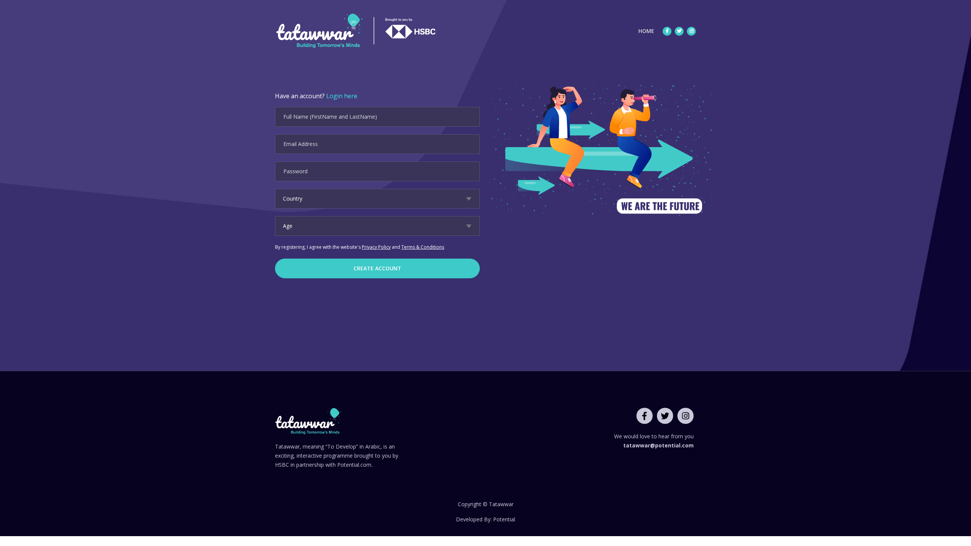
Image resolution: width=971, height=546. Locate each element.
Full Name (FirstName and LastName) (330, 116)
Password (295, 171)
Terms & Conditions (422, 247)
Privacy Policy (376, 247)
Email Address (300, 143)
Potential (504, 519)
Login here (341, 96)
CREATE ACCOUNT (377, 268)
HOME (648, 31)
